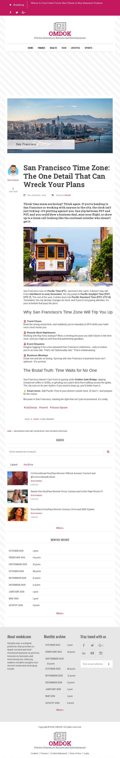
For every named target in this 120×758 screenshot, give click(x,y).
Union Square (59, 407)
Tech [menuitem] (63, 47)
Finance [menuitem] (41, 47)
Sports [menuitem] (88, 47)
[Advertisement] (60, 73)
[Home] (60, 26)
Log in (27, 419)
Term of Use (75, 753)
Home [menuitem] (30, 47)
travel (44, 407)
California (31, 407)
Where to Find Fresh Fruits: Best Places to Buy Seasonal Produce (66, 2)
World (68, 195)
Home (9, 431)
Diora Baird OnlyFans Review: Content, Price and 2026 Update (62, 509)
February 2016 (17, 557)
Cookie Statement (58, 753)
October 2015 (16, 550)
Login (86, 753)
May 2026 (14, 598)
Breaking (18, 4)
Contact (34, 753)
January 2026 (16, 591)
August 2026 (16, 605)
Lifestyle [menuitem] (75, 47)
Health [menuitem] (53, 47)
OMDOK (60, 33)
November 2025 (17, 578)
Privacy (44, 753)
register (36, 419)
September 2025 (18, 564)
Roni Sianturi (13, 180)
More (59, 527)
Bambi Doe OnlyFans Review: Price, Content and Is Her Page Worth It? (67, 491)
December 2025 (17, 584)
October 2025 (16, 571)
